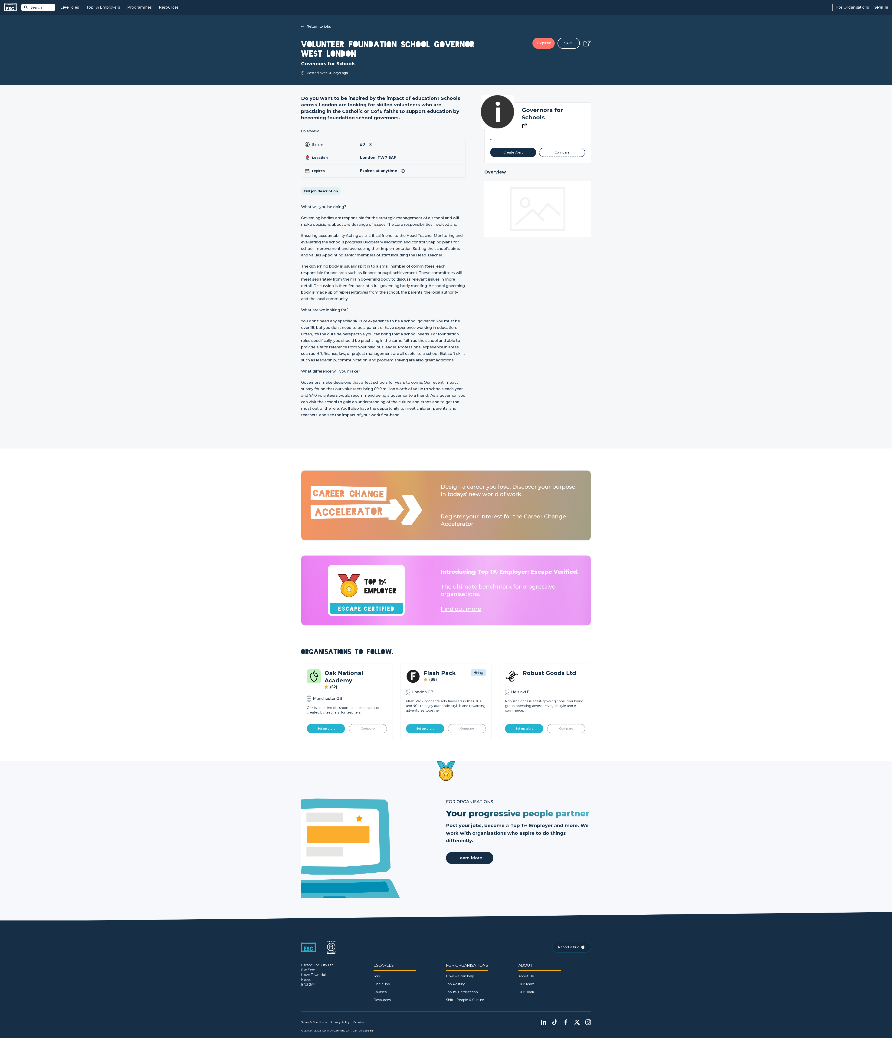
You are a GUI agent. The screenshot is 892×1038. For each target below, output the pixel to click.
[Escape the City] (10, 7)
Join (377, 976)
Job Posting (456, 984)
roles (69, 7)
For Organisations (852, 7)
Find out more (461, 609)
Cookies (358, 1022)
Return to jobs (319, 26)
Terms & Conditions (314, 1022)
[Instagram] (588, 1022)
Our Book (526, 992)
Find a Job (382, 984)
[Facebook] (566, 1022)
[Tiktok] (555, 1022)
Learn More (469, 858)
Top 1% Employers (103, 7)
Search (36, 7)
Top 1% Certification (462, 992)
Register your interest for (477, 516)
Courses (380, 992)
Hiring (478, 673)
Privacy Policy (340, 1022)
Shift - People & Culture (465, 1000)
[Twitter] (577, 1022)
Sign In (881, 7)
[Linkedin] (543, 1022)
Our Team (526, 984)
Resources (168, 7)
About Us (526, 976)
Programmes (139, 7)
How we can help (460, 976)
